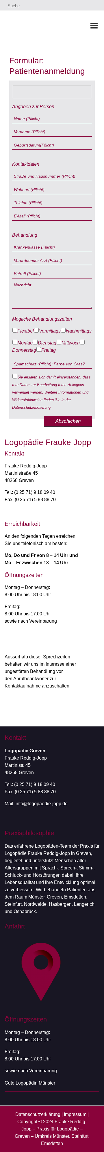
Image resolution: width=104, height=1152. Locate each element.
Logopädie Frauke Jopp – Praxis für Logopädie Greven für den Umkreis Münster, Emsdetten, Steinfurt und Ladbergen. (39, 25)
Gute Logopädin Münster (30, 1082)
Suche (13, 5)
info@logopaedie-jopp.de (42, 803)
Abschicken (68, 421)
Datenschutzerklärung (37, 1114)
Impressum (75, 1114)
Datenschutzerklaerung (31, 407)
